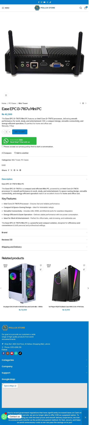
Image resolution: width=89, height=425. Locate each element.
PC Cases (12, 103)
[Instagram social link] (41, 2)
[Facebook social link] (38, 2)
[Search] (80, 8)
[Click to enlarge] (6, 95)
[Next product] (85, 103)
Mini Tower (23, 103)
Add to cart (19, 132)
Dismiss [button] (85, 417)
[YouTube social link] (44, 2)
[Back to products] (83, 103)
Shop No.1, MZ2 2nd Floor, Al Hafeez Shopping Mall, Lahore (27, 344)
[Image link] (13, 328)
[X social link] (11, 170)
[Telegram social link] (20, 170)
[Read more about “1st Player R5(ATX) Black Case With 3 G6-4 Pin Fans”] (84, 269)
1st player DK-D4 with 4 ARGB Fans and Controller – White (23, 307)
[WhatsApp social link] (47, 2)
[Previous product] (80, 103)
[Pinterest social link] (14, 170)
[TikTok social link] (50, 2)
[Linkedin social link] (17, 170)
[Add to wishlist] (41, 265)
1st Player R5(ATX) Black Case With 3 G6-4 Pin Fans (66, 307)
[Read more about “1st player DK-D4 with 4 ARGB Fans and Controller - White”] (41, 269)
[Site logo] (44, 8)
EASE (4, 165)
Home (4, 103)
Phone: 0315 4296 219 (13, 347)
